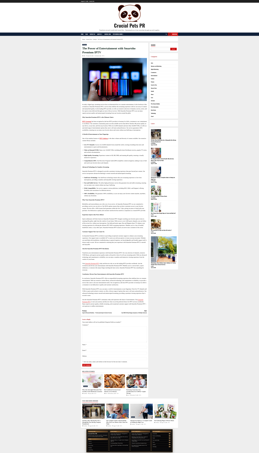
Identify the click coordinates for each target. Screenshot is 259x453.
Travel (152, 116)
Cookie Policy (90, 449)
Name (84, 344)
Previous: (97, 312)
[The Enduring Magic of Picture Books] (165, 411)
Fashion (152, 79)
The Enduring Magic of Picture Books (159, 196)
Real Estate (153, 110)
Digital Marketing (155, 69)
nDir (84, 55)
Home (82, 34)
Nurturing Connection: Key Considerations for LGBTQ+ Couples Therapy (136, 391)
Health (152, 91)
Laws (152, 97)
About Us (99, 34)
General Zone (107, 34)
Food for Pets (154, 85)
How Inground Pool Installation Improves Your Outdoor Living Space (139, 446)
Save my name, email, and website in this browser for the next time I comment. (105, 361)
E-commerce (153, 72)
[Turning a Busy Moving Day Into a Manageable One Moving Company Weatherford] (93, 411)
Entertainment (154, 75)
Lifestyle (84, 44)
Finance (152, 82)
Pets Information (154, 107)
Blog (86, 34)
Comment (85, 325)
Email (84, 350)
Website (84, 356)
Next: (134, 312)
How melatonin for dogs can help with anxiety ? (161, 230)
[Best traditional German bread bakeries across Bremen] (114, 381)
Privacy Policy (90, 445)
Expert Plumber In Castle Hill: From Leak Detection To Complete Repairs (140, 441)
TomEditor (85, 393)
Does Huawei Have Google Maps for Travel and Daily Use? (163, 213)
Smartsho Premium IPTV (92, 263)
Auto (152, 63)
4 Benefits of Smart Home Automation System (139, 443)
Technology (153, 113)
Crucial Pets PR (129, 25)
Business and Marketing (156, 66)
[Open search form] (166, 34)
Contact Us (92, 34)
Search (153, 45)
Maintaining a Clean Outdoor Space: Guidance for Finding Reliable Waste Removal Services (163, 263)
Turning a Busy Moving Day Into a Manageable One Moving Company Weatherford (91, 422)
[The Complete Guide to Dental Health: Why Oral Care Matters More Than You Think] (117, 411)
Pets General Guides (118, 34)
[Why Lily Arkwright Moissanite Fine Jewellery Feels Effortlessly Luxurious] (92, 381)
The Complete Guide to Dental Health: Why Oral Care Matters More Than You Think (162, 159)
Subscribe (174, 34)
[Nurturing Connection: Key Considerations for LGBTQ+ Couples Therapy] (136, 381)
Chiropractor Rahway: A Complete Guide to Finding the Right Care (119, 441)
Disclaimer (90, 447)
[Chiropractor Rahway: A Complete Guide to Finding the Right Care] (141, 411)
